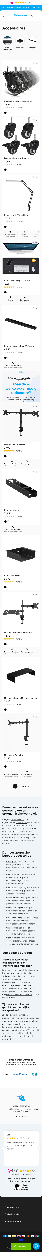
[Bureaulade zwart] (21, 554)
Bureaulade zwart (12, 575)
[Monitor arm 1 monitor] (21, 733)
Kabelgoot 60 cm (12, 510)
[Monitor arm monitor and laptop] (21, 610)
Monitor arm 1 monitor (13, 755)
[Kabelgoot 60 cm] (21, 488)
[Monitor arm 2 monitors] (21, 423)
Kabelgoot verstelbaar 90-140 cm (19, 346)
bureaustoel (21, 822)
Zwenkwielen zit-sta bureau (16, 158)
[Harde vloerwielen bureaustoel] (21, 79)
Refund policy (10, 1248)
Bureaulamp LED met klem (16, 215)
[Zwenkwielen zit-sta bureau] (21, 136)
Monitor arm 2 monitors (14, 444)
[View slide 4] (25, 1116)
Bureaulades (12, 887)
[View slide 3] (22, 1116)
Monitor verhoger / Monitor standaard (21, 698)
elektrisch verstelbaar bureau (19, 994)
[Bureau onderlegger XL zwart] (21, 259)
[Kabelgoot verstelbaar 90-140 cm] (21, 324)
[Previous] (3, 7)
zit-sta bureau (17, 819)
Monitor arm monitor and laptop (18, 632)
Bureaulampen (12, 874)
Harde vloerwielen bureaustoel (18, 101)
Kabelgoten (11, 861)
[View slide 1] (16, 1116)
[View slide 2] (19, 1116)
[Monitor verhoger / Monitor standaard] (21, 676)
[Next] (38, 7)
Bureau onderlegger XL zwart (17, 280)
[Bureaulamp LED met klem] (21, 193)
